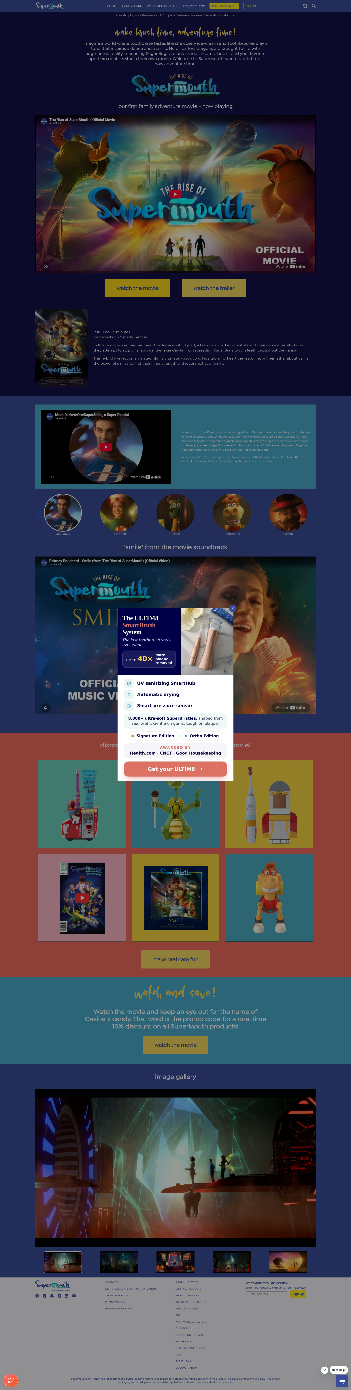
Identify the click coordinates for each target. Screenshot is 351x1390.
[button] (175, 695)
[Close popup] (232, 608)
